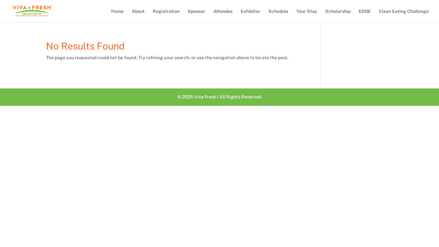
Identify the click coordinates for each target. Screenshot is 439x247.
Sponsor (196, 11)
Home (117, 11)
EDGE (365, 11)
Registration (166, 11)
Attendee (223, 11)
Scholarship (338, 11)
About (138, 11)
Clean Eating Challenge (404, 11)
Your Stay (306, 11)
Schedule (278, 11)
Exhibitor (250, 11)
